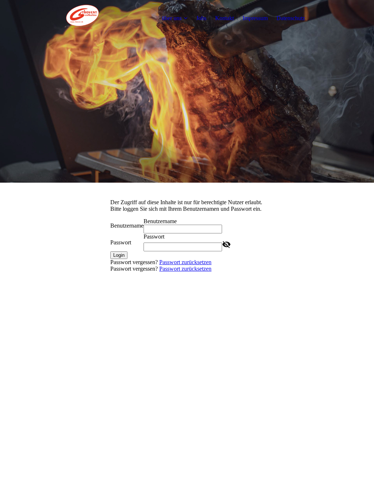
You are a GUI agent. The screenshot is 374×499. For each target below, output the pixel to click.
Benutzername (127, 225)
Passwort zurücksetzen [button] (185, 262)
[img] (83, 18)
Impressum (255, 18)
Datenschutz (290, 18)
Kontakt (224, 18)
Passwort (120, 242)
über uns (172, 18)
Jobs (201, 18)
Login (119, 255)
